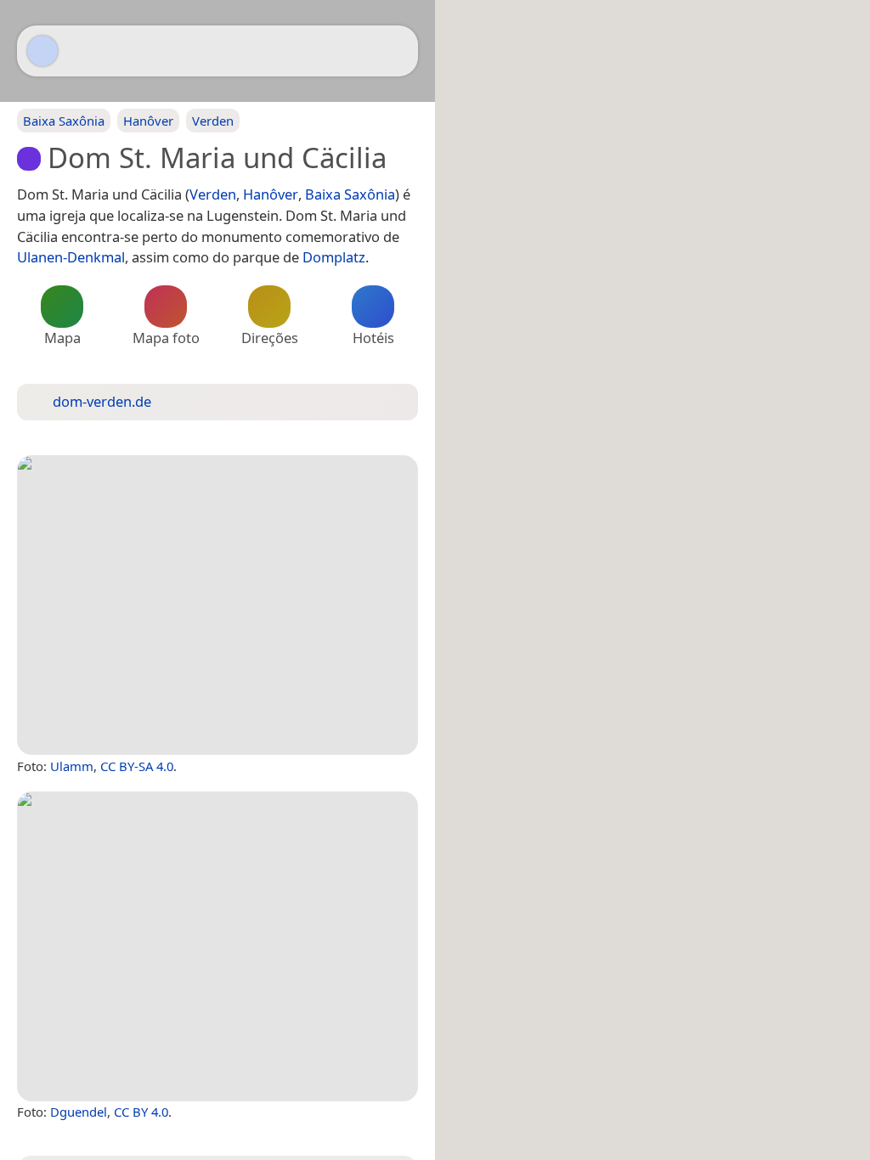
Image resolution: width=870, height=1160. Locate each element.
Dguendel (78, 1111)
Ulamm (71, 765)
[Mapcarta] (42, 51)
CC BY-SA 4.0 (136, 765)
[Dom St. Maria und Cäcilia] (217, 605)
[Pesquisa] (397, 50)
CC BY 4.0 (141, 1111)
